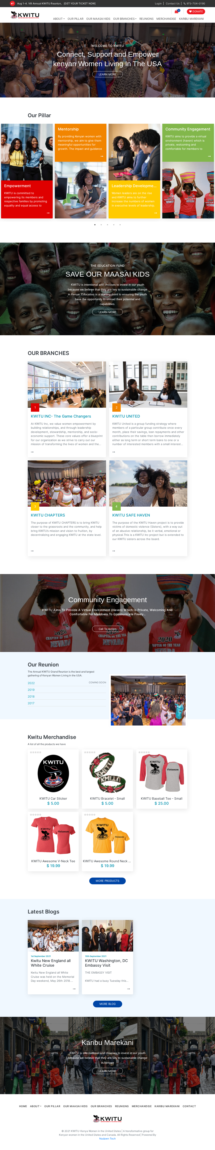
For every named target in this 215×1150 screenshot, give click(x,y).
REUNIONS (146, 18)
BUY (53, 769)
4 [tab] (114, 225)
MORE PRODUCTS (107, 880)
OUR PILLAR (75, 18)
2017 (31, 703)
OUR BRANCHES (124, 18)
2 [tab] (101, 225)
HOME (23, 1106)
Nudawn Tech (107, 1138)
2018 (31, 696)
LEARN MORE (107, 74)
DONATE (198, 11)
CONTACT (189, 1106)
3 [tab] (107, 225)
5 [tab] (120, 225)
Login (158, 3)
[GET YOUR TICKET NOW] (80, 3)
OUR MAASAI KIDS (98, 18)
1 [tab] (95, 225)
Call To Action (108, 628)
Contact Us (173, 3)
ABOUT (58, 18)
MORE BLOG (108, 1003)
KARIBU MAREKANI (191, 18)
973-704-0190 (196, 3)
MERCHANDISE (166, 18)
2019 (31, 689)
